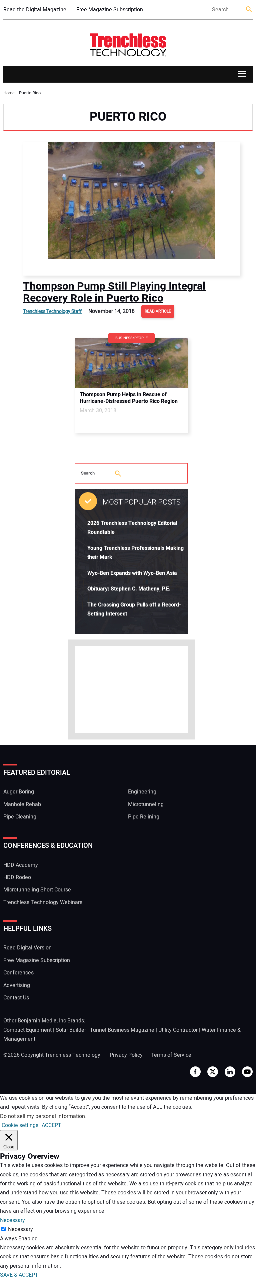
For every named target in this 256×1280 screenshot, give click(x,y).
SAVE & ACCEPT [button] (19, 1275)
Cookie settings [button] (20, 1125)
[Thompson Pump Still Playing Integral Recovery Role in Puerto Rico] (131, 209)
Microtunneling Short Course (37, 890)
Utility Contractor (178, 1030)
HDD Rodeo (17, 877)
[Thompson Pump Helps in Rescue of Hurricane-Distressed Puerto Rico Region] (131, 363)
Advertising (16, 985)
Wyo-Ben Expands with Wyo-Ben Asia (132, 573)
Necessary (20, 1229)
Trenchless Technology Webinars (42, 902)
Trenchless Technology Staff (52, 311)
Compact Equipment (27, 1030)
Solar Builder (71, 1030)
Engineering (142, 792)
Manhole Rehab (22, 804)
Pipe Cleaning (19, 817)
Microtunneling (146, 804)
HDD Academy (20, 865)
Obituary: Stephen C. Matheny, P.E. (129, 589)
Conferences (18, 973)
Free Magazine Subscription (109, 10)
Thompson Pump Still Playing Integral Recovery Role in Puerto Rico (114, 292)
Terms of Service (171, 1055)
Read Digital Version (27, 948)
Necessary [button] (12, 1220)
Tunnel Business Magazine (122, 1030)
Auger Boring (18, 792)
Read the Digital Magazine (34, 10)
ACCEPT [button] (51, 1125)
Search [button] (249, 9)
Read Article (158, 311)
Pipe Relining (143, 817)
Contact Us (16, 998)
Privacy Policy (126, 1055)
